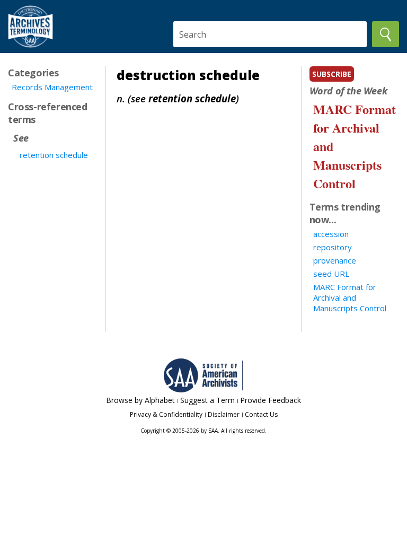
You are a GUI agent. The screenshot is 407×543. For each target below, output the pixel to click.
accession (331, 234)
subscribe (331, 74)
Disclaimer (224, 414)
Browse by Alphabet (140, 400)
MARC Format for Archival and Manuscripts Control (349, 297)
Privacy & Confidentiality (166, 414)
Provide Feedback (270, 400)
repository (332, 247)
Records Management (52, 87)
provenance (334, 260)
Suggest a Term (207, 400)
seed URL (331, 273)
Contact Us (261, 414)
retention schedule (54, 155)
